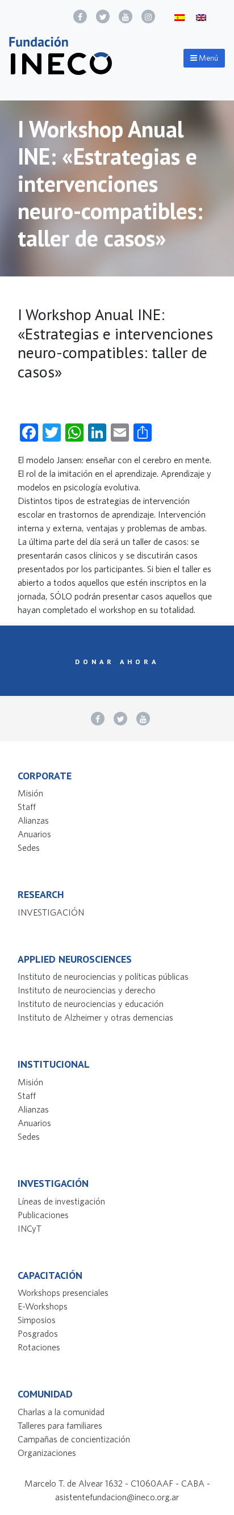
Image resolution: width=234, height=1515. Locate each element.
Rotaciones (39, 1347)
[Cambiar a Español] (179, 16)
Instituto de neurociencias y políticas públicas (103, 976)
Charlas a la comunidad (61, 1412)
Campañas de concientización (74, 1439)
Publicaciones (43, 1215)
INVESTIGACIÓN (51, 912)
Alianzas (33, 820)
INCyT (29, 1228)
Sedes (29, 847)
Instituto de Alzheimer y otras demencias (95, 1017)
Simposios (37, 1320)
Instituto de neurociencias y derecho (87, 990)
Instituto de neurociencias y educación (91, 1003)
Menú (207, 57)
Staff (27, 806)
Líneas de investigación (61, 1201)
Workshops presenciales (63, 1292)
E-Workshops (43, 1306)
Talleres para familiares (60, 1425)
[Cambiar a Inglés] (201, 16)
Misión (30, 793)
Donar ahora (117, 661)
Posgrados (38, 1333)
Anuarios (34, 834)
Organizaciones (47, 1452)
